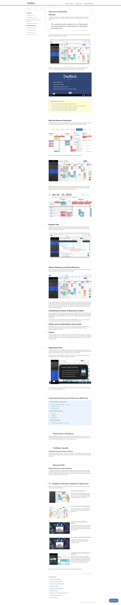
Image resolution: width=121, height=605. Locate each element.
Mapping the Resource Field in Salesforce (60, 106)
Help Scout (93, 602)
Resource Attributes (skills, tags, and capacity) (61, 404)
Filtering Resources (56, 406)
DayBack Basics (78, 3)
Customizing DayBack (30, 30)
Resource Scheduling (31, 25)
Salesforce (54, 413)
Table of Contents (69, 3)
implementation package (76, 321)
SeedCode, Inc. (83, 602)
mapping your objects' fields (80, 436)
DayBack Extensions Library (69, 486)
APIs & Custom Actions (31, 34)
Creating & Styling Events (32, 23)
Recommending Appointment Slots (58, 389)
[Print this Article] (91, 11)
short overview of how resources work (59, 67)
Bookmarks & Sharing (31, 27)
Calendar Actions (55, 108)
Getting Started (29, 15)
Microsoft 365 (54, 417)
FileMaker (54, 415)
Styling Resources (55, 408)
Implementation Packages (57, 110)
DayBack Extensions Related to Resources (60, 423)
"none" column (84, 337)
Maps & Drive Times (30, 32)
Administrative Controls (31, 17)
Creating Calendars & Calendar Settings (33, 20)
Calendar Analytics (55, 104)
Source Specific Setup (89, 3)
